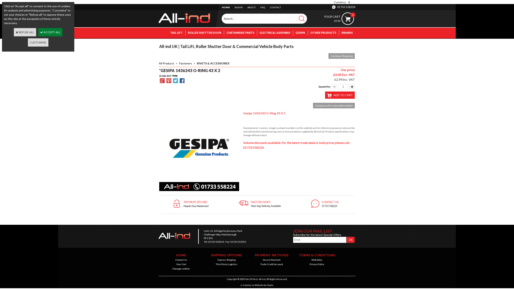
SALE (349, 42)
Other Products (323, 32)
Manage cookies (181, 268)
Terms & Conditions (317, 255)
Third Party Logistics (226, 264)
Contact (275, 7)
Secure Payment (271, 259)
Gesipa (300, 32)
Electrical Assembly (275, 32)
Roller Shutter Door (204, 32)
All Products (166, 63)
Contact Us (181, 259)
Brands (347, 32)
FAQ (262, 7)
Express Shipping (227, 259)
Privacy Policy (317, 264)
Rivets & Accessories (213, 63)
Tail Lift (176, 32)
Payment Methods (272, 255)
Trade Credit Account (271, 264)
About (251, 7)
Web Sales (316, 259)
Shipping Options (226, 255)
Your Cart (181, 264)
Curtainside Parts (240, 32)
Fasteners (185, 63)
